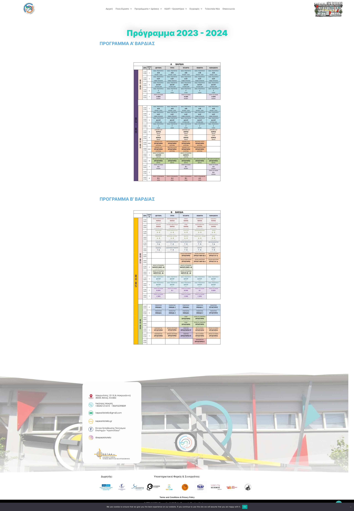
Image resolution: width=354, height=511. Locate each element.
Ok (245, 507)
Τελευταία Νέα (212, 8)
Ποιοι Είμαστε (122, 8)
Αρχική (109, 8)
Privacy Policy (188, 497)
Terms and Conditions (169, 497)
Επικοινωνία (229, 8)
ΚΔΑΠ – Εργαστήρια (174, 8)
